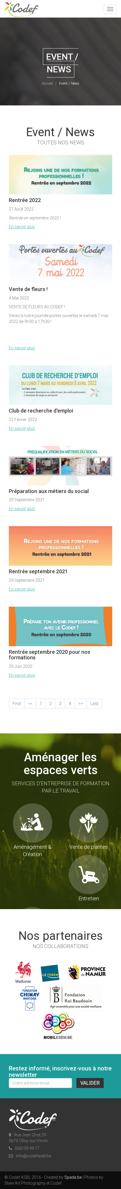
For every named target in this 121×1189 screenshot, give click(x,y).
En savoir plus (22, 226)
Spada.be (73, 1177)
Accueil (47, 83)
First (17, 703)
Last (94, 703)
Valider (90, 1083)
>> (80, 703)
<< (30, 703)
